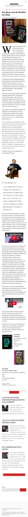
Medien (14, 513)
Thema (21, 512)
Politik (18, 513)
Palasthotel (4, 509)
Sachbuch (7, 383)
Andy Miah (7, 183)
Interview (13, 512)
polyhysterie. (14, 4)
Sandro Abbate (14, 17)
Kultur (18, 512)
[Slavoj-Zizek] (14, 31)
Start (3, 512)
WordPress (9, 508)
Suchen (26, 1)
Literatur (4, 513)
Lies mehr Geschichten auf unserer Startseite (14, 474)
